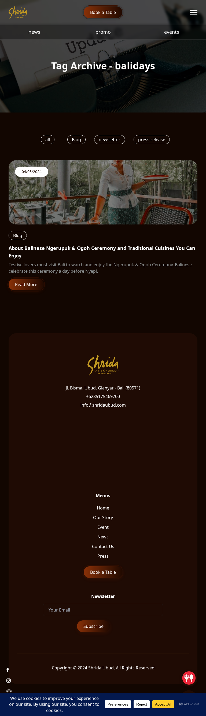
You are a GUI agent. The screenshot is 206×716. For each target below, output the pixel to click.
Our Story (103, 517)
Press (103, 556)
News (34, 32)
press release (151, 140)
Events (171, 32)
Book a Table (103, 12)
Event (103, 527)
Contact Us (103, 546)
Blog (76, 140)
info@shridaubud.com (103, 405)
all (47, 140)
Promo (103, 32)
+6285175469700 (103, 396)
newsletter (109, 140)
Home (103, 508)
